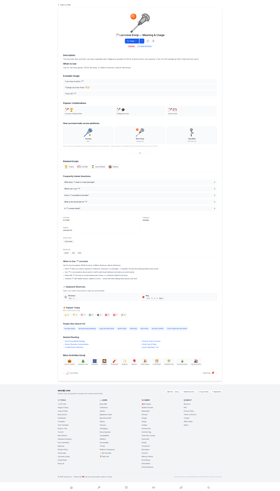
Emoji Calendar (105, 432)
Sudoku (144, 425)
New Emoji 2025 (105, 418)
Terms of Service (190, 414)
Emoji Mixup (146, 460)
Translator (61, 421)
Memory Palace (147, 456)
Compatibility (104, 435)
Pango (144, 421)
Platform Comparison (107, 449)
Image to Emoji (63, 407)
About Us (187, 404)
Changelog (104, 428)
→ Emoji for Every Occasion (150, 341)
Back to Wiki (65, 5)
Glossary (103, 425)
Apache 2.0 (140, 141)
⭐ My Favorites (105, 453)
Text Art (60, 432)
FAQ (185, 407)
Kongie (144, 418)
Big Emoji (61, 446)
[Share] (153, 41)
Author (186, 425)
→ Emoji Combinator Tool (149, 347)
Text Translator (63, 425)
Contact (186, 418)
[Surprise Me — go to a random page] (181, 487)
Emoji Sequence (147, 467)
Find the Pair (146, 428)
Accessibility (104, 442)
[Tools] (99, 487)
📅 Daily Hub (104, 456)
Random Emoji (63, 449)
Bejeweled (146, 411)
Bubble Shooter (147, 407)
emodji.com (64, 390)
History (102, 421)
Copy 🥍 (133, 41)
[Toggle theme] (208, 487)
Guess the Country (148, 435)
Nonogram (145, 449)
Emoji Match (146, 463)
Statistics (103, 439)
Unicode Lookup (64, 456)
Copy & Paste (63, 411)
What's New (188, 421)
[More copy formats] (141, 41)
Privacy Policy (189, 411)
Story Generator (63, 442)
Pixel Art (145, 453)
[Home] (71, 487)
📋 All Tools (62, 404)
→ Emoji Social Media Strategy (74, 341)
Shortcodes (62, 453)
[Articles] (126, 487)
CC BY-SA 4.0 (191, 141)
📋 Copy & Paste (203, 392)
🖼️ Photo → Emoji (173, 392)
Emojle (144, 442)
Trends (102, 446)
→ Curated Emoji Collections (73, 347)
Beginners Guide (106, 414)
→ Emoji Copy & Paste (148, 344)
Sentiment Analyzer (65, 439)
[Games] (153, 487)
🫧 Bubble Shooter (188, 392)
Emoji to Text (62, 428)
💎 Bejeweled (216, 392)
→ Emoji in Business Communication (76, 344)
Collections (104, 407)
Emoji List (61, 463)
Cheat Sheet (62, 460)
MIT (88, 141)
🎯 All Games (146, 404)
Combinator (62, 418)
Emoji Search (62, 414)
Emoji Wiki (103, 404)
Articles (102, 411)
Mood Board (62, 435)
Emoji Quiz (145, 439)
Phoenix (145, 414)
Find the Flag (146, 432)
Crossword (146, 446)
